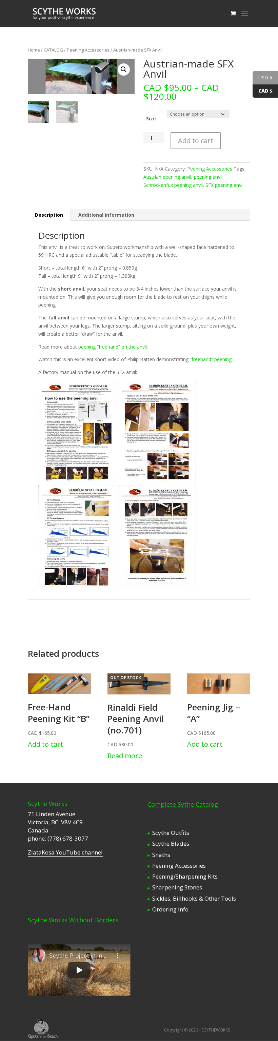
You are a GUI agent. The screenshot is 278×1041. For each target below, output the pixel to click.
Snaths (161, 855)
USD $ (265, 77)
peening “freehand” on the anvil (112, 346)
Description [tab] (49, 215)
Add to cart (195, 140)
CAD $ (265, 90)
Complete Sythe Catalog (182, 804)
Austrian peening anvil (167, 177)
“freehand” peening (211, 359)
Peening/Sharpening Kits (185, 876)
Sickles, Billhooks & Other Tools (194, 898)
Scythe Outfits (170, 833)
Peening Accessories (88, 50)
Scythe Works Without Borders (73, 920)
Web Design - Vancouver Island (43, 1029)
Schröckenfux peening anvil (173, 185)
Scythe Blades (170, 843)
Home (34, 50)
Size (151, 118)
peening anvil (208, 177)
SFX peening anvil (224, 185)
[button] (124, 69)
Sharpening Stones (177, 887)
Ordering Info (170, 909)
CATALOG (53, 50)
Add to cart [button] (45, 744)
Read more (124, 755)
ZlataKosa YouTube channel (65, 852)
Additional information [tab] (106, 215)
